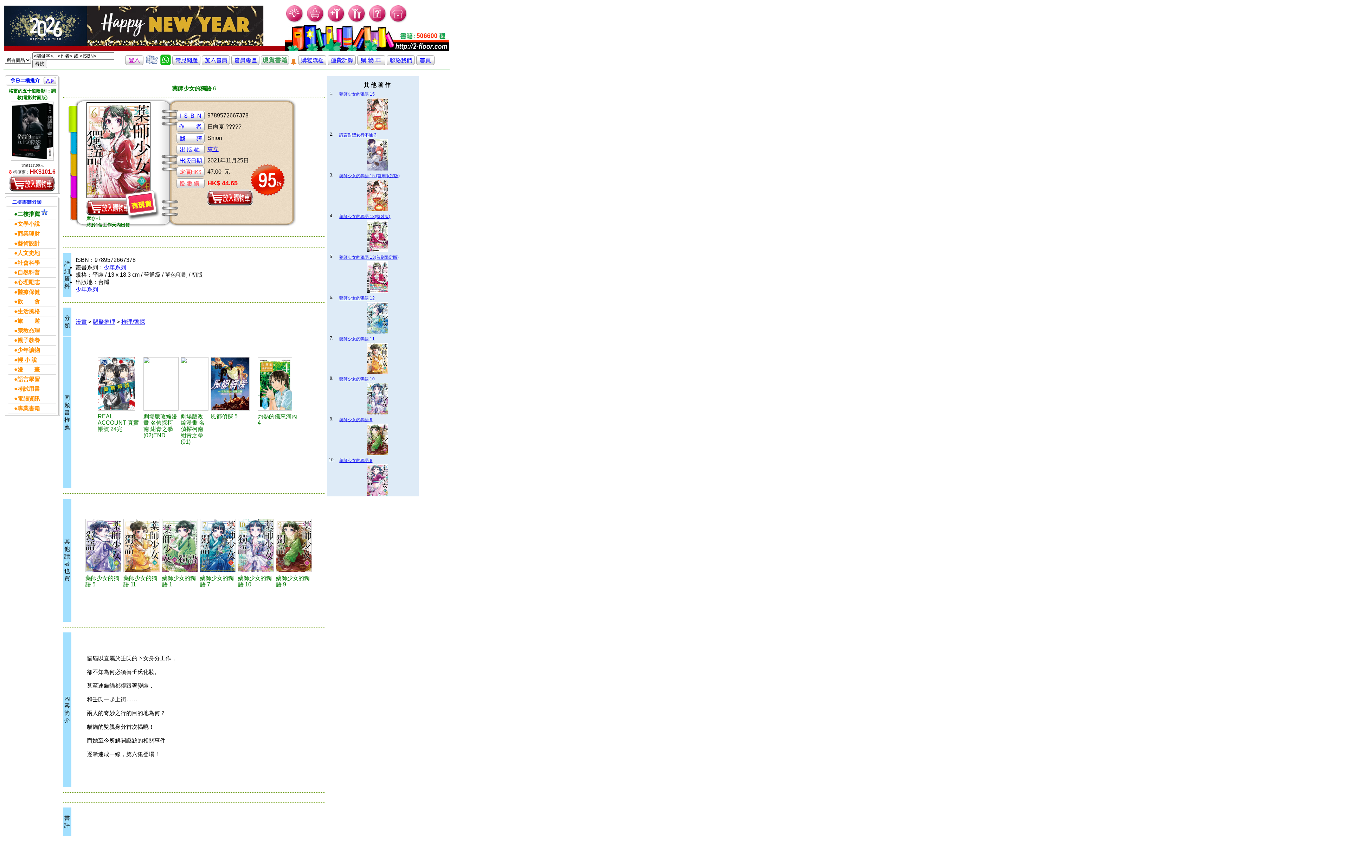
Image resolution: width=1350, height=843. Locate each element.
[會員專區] (245, 63)
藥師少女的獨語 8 (355, 460)
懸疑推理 (104, 322)
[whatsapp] (165, 63)
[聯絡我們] (401, 63)
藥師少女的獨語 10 (357, 379)
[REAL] (120, 384)
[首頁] (398, 21)
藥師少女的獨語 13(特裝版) (364, 216)
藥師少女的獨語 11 (357, 338)
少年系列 (115, 267)
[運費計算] (342, 63)
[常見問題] (377, 21)
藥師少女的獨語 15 (357, 94)
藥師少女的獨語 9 (355, 419)
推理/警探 (133, 322)
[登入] (134, 63)
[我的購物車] (315, 21)
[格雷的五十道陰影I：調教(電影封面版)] (32, 131)
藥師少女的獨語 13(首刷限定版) (369, 257)
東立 (213, 149)
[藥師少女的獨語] (103, 545)
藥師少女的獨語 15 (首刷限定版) (369, 175)
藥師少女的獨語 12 (357, 298)
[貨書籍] (275, 63)
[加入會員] (336, 21)
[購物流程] (312, 63)
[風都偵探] (233, 384)
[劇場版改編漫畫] (161, 384)
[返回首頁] (425, 63)
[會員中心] (357, 21)
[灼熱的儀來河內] (279, 384)
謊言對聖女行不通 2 (358, 135)
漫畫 (81, 322)
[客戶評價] (152, 63)
